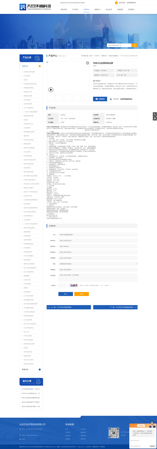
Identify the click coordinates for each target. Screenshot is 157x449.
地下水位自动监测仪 (30, 324)
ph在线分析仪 (28, 196)
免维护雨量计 (28, 240)
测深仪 (26, 288)
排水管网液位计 (28, 216)
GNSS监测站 (28, 336)
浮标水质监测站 (28, 340)
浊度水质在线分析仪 (30, 160)
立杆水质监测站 (28, 296)
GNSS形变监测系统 (30, 212)
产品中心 (86, 9)
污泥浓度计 (27, 76)
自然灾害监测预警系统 (31, 304)
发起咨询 (152, 446)
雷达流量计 (27, 204)
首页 (91, 55)
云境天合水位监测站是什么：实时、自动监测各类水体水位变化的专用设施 (32, 393)
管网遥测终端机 (28, 88)
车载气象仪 (27, 168)
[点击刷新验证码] (73, 285)
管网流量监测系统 (29, 132)
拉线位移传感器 (28, 140)
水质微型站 (27, 220)
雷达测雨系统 (28, 156)
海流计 (26, 80)
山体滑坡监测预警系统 (31, 200)
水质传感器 (27, 284)
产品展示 (67, 432)
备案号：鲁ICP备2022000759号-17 (67, 446)
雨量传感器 (27, 144)
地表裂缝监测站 (28, 244)
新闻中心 (98, 9)
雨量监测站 (27, 356)
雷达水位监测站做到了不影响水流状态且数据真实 (32, 402)
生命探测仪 (27, 248)
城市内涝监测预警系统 (31, 208)
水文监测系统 (28, 320)
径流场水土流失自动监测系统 (32, 184)
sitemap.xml (81, 446)
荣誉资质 (83, 435)
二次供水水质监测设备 (31, 112)
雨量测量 (26, 276)
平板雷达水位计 (28, 124)
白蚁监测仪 (27, 292)
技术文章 (109, 9)
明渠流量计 (27, 260)
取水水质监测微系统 (30, 268)
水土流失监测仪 (28, 328)
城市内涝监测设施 (29, 148)
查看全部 (25, 369)
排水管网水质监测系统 (31, 176)
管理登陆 (102, 446)
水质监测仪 (27, 128)
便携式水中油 (28, 92)
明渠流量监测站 (28, 316)
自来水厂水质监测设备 (31, 192)
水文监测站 (27, 152)
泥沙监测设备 (28, 104)
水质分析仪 (27, 280)
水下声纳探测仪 (28, 108)
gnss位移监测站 (29, 272)
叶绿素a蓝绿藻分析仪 (30, 84)
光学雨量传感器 (28, 308)
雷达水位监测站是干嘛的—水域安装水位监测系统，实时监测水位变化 (32, 406)
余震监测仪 (27, 236)
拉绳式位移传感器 (29, 72)
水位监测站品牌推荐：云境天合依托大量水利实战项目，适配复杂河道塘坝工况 (32, 389)
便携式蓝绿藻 (28, 96)
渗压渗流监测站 (28, 364)
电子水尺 (26, 332)
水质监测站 (27, 100)
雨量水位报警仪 (28, 188)
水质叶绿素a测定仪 (30, 180)
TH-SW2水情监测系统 (64, 307)
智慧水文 (25, 66)
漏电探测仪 (27, 232)
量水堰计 (26, 136)
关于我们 (75, 9)
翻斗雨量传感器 (28, 172)
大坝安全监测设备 (29, 312)
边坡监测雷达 (28, 252)
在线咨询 (102, 99)
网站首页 (64, 9)
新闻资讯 (83, 432)
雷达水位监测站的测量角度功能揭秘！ (32, 397)
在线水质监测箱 (28, 164)
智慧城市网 (95, 446)
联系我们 (131, 9)
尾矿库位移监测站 (29, 228)
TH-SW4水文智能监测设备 (124, 307)
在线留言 (120, 9)
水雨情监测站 (28, 352)
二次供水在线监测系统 (31, 224)
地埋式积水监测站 (29, 344)
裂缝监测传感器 (28, 116)
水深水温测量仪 (28, 256)
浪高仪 (26, 120)
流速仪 (26, 348)
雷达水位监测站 (28, 360)
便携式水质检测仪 (29, 264)
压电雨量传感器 (28, 300)
